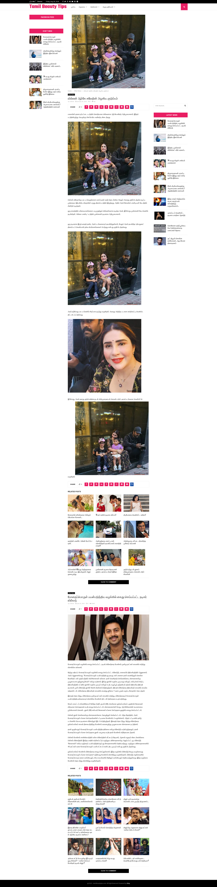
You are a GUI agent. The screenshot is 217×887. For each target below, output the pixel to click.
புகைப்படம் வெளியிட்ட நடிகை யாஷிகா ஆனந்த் (176, 213)
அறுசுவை (82, 7)
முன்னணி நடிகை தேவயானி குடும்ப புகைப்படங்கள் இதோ (106, 570)
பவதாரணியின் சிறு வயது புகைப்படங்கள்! (105, 859)
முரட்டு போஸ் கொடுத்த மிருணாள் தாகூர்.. (108, 828)
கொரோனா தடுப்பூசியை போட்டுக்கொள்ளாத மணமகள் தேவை (177, 228)
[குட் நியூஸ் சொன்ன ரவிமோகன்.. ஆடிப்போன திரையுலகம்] (160, 241)
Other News (71, 95)
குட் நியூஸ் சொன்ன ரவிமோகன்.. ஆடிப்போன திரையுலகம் (176, 240)
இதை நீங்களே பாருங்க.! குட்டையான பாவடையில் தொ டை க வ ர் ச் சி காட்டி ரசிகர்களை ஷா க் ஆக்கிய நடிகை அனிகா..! (80, 831)
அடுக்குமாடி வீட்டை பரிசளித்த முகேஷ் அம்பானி (135, 542)
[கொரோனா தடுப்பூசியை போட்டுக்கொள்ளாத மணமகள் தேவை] (160, 228)
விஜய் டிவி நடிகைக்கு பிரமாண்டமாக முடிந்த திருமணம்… (136, 800)
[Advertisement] (171, 53)
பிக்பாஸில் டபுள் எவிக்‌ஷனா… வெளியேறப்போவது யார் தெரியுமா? (136, 859)
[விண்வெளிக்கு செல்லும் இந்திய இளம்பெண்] (35, 54)
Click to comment (108, 582)
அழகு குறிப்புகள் (108, 7)
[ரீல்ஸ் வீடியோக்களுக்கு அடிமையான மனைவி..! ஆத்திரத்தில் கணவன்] (35, 105)
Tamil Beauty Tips (48, 6)
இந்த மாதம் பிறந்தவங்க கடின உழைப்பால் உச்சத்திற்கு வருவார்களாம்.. (176, 202)
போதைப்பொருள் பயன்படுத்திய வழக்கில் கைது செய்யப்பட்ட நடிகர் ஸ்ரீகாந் (52, 40)
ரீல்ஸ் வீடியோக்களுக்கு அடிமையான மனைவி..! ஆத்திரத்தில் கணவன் (51, 104)
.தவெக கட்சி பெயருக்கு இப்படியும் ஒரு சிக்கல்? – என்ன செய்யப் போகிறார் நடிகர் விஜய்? (80, 860)
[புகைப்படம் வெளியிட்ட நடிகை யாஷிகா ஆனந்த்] (160, 216)
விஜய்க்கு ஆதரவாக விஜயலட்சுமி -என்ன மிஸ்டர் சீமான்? (136, 828)
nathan (72, 101)
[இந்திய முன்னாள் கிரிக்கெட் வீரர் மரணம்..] (35, 66)
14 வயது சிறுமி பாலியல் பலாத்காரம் (52, 77)
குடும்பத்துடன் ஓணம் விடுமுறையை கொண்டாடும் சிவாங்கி (134, 571)
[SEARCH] (185, 106)
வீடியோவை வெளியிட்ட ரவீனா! (135, 514)
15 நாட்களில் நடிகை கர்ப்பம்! (106, 514)
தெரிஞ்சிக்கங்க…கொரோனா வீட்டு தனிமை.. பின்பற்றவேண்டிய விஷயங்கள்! (108, 801)
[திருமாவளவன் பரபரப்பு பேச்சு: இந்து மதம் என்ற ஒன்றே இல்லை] (35, 92)
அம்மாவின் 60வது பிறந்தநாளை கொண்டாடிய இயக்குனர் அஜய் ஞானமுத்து (79, 571)
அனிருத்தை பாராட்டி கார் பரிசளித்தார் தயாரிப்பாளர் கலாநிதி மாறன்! (108, 543)
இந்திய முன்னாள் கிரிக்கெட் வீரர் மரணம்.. (52, 64)
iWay (128, 883)
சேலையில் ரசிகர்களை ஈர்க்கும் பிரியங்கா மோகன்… (79, 516)
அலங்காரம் (93, 7)
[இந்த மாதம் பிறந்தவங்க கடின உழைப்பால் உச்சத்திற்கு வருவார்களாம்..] (160, 202)
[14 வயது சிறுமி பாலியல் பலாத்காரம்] (35, 79)
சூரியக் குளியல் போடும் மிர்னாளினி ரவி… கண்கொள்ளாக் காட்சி (80, 801)
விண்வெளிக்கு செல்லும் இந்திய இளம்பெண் (52, 52)
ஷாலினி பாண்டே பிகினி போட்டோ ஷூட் (80, 542)
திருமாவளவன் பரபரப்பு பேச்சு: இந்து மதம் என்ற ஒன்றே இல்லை (52, 91)
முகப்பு (73, 7)
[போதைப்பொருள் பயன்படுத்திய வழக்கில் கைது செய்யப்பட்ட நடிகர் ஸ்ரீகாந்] (35, 40)
